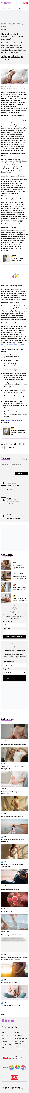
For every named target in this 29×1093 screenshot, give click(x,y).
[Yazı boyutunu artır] (2, 59)
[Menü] (22, 3)
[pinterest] (16, 1027)
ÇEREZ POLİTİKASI (20, 1046)
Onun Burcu (6, 629)
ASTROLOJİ (5, 1035)
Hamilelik (19, 23)
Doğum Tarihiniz (8, 662)
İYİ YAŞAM (4, 1041)
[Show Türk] (17, 1067)
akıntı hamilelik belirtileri (14, 420)
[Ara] (19, 3)
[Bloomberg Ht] (23, 1057)
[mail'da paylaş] (18, 56)
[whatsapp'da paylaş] (15, 56)
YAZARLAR (4, 1033)
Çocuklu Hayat (11, 23)
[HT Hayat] (14, 1021)
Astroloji (10, 8)
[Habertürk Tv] (11, 1057)
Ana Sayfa (3, 23)
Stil (15, 8)
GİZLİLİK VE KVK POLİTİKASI (19, 1042)
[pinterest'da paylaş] (22, 56)
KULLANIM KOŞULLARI (21, 1038)
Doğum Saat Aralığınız (10, 669)
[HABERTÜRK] (25, 3)
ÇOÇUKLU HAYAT (6, 1044)
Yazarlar (3, 8)
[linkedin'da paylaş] (12, 56)
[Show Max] (23, 1067)
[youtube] (12, 1027)
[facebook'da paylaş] (2, 56)
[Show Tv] (11, 1067)
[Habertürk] (5, 1057)
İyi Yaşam (21, 8)
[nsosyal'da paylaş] (9, 56)
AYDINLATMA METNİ (20, 1049)
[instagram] (9, 1027)
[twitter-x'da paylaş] (6, 56)
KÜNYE (17, 1033)
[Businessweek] (5, 1067)
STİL (3, 1038)
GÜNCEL (4, 1047)
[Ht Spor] (17, 1057)
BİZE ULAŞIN (18, 1035)
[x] (5, 1027)
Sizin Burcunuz (7, 621)
